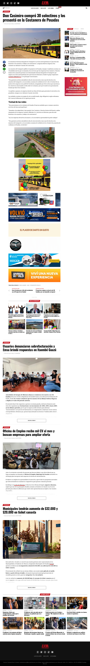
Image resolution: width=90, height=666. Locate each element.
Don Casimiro (23, 285)
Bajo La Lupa (43, 8)
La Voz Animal (51, 8)
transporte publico (35, 285)
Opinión (58, 8)
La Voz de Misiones (19, 485)
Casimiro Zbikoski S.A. (14, 76)
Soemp (52, 564)
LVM (28, 285)
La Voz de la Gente (35, 8)
